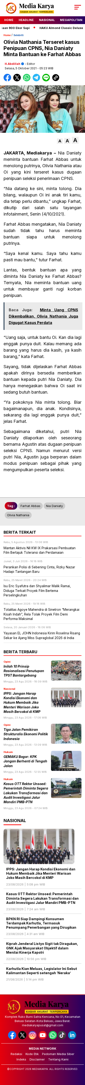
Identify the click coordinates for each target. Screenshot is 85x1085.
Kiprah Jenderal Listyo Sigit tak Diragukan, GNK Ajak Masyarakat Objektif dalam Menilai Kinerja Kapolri (42, 948)
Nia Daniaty (54, 506)
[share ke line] (47, 80)
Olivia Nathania (18, 515)
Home (8, 20)
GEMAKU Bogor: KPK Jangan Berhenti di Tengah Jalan (25, 761)
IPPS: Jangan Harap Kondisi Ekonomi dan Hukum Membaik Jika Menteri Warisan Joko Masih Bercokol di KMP (22, 703)
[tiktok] (62, 1038)
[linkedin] (72, 1038)
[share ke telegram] (37, 80)
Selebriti (18, 35)
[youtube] (43, 1038)
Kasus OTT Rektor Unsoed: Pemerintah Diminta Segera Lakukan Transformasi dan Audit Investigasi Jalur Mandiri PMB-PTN (26, 793)
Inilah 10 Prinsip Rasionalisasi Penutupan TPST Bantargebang (24, 671)
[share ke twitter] (18, 80)
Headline (26, 20)
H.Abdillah (12, 64)
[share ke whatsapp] (28, 80)
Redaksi (16, 1054)
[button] (60, 141)
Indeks (21, 1059)
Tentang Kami (58, 1059)
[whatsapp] (53, 1038)
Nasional (47, 20)
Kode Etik (32, 1054)
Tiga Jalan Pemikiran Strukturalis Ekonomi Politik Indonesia (26, 734)
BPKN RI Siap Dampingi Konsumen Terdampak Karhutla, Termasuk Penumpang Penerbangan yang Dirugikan (41, 923)
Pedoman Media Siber (58, 1054)
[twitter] (22, 1038)
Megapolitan (71, 20)
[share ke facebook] (8, 80)
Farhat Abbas (30, 506)
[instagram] (33, 1038)
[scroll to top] (78, 1057)
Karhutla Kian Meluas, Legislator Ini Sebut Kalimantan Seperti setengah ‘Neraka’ (41, 971)
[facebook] (12, 1038)
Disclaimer (37, 1059)
